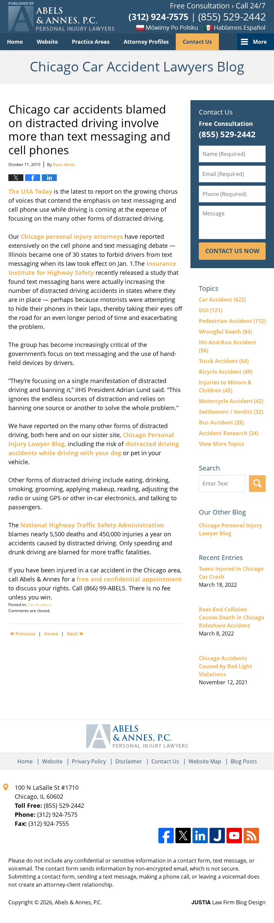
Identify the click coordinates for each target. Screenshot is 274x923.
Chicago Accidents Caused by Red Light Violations (225, 666)
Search (257, 483)
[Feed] (251, 835)
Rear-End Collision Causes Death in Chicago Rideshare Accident (231, 617)
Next (75, 633)
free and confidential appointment (129, 579)
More (260, 41)
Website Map (204, 761)
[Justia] (217, 835)
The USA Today (30, 191)
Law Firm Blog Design (228, 902)
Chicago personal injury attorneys (72, 236)
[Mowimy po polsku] (155, 27)
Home (15, 41)
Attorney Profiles (146, 41)
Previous (22, 633)
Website (47, 41)
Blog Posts (244, 761)
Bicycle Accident (225, 371)
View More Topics (221, 443)
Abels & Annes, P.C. (78, 902)
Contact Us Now (232, 251)
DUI (210, 310)
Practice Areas (91, 41)
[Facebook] (166, 835)
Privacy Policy (89, 761)
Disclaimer (128, 761)
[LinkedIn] (200, 835)
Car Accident (39, 604)
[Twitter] (183, 835)
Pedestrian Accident (232, 321)
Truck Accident (224, 361)
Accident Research (228, 433)
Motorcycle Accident (231, 401)
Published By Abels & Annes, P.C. (197, 17)
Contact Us (197, 41)
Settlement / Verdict (231, 411)
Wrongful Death (225, 331)
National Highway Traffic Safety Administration (92, 525)
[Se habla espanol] (232, 27)
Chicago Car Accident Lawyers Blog (61, 16)
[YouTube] (234, 835)
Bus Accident (221, 422)
